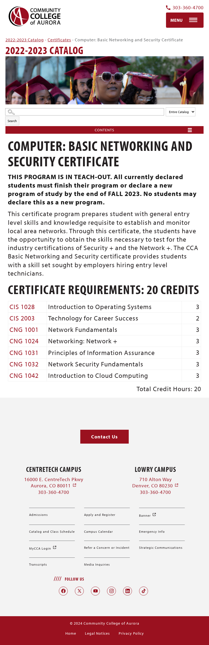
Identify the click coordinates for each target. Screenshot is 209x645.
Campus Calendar (98, 531)
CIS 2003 (22, 318)
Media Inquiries (97, 564)
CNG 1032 (24, 364)
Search (12, 121)
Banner (147, 515)
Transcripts (38, 564)
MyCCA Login (43, 548)
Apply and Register (99, 515)
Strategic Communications (161, 548)
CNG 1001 (24, 329)
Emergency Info (152, 531)
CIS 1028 (22, 307)
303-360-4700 (188, 8)
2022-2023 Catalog (24, 39)
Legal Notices (97, 633)
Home (70, 633)
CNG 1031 (24, 352)
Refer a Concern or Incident (107, 548)
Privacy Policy (131, 633)
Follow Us (74, 579)
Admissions (38, 515)
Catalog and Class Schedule (52, 531)
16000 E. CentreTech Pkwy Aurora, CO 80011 (53, 482)
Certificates (59, 39)
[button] (104, 437)
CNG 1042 (24, 375)
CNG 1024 (24, 341)
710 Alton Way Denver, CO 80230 (155, 482)
